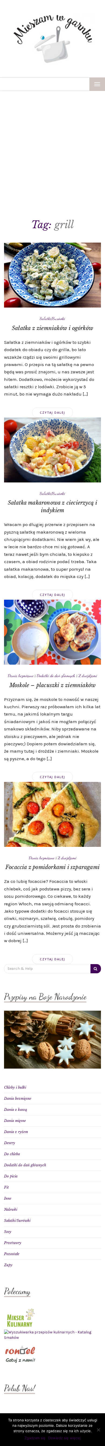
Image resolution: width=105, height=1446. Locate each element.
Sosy (7, 1231)
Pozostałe (11, 1254)
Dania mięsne (15, 1120)
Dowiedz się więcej (64, 1438)
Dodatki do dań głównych (56, 675)
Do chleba (12, 1154)
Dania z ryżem (16, 1132)
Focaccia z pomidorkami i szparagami (52, 867)
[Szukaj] (95, 968)
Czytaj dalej (52, 412)
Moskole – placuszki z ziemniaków (52, 685)
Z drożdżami (87, 675)
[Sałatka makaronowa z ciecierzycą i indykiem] (52, 449)
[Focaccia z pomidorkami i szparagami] (52, 814)
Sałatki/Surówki (52, 318)
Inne (7, 1198)
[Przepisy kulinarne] (20, 1317)
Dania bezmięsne (20, 675)
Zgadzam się (35, 1438)
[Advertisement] (52, 146)
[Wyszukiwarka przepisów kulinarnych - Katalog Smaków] (52, 1334)
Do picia (11, 1176)
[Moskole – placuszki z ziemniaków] (52, 632)
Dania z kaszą (15, 1109)
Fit (6, 1187)
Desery (9, 1143)
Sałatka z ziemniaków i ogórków (52, 328)
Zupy (8, 1265)
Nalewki (10, 1209)
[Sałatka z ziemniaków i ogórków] (52, 275)
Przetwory (12, 1243)
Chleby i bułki (15, 1087)
